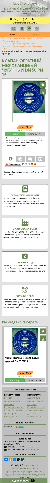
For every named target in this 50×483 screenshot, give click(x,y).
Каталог (14, 38)
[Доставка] (30, 159)
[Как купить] (10, 159)
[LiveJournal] (22, 459)
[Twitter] (26, 163)
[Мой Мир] (31, 163)
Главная (5, 38)
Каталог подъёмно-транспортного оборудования (13, 413)
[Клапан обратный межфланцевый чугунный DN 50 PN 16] (25, 341)
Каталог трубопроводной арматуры (12, 400)
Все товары (37, 34)
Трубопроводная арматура (32, 38)
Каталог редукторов (14, 407)
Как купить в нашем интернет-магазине (36, 400)
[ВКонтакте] (23, 163)
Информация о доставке (34, 412)
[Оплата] (20, 159)
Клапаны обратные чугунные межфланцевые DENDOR (23, 47)
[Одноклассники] (29, 163)
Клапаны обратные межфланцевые (18, 43)
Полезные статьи (35, 416)
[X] (18, 459)
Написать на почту (33, 450)
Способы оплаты (35, 407)
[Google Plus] (34, 163)
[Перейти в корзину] (21, 29)
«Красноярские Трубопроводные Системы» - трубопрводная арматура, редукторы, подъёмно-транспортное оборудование (25, 470)
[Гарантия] (40, 159)
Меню (12, 34)
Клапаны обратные (11, 41)
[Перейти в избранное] (29, 28)
